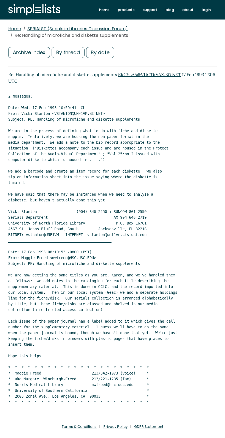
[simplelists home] (34, 9)
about (187, 9)
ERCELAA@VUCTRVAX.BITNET (149, 74)
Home (14, 29)
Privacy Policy (115, 426)
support (150, 9)
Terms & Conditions (79, 426)
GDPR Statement (148, 426)
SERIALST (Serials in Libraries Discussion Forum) (77, 29)
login (206, 9)
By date (100, 52)
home (104, 9)
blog (169, 9)
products (126, 9)
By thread (68, 52)
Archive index (29, 52)
